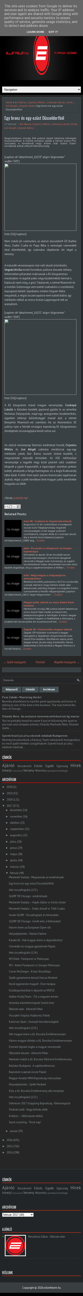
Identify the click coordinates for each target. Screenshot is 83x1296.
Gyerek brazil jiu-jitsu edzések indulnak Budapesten (34, 736)
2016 (10, 1140)
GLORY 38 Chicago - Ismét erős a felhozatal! (35, 921)
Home (9, 102)
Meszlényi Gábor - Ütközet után (46, 1236)
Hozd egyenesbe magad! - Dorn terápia (32, 984)
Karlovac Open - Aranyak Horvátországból (34, 1022)
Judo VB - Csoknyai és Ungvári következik (48, 521)
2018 (10, 799)
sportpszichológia (57, 770)
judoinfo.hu (19, 498)
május (13, 854)
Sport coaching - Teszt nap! (25, 1122)
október (14, 823)
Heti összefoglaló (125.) (23, 890)
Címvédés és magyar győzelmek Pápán (32, 946)
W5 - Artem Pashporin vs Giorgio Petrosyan (34, 965)
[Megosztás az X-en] (14, 506)
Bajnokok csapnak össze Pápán (27, 1072)
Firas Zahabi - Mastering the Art (22, 697)
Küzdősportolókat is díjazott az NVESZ (32, 990)
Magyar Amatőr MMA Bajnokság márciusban (35, 1078)
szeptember (17, 829)
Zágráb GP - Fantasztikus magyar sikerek (48, 629)
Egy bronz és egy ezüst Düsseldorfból (34, 118)
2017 (9, 806)
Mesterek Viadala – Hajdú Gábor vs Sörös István (37, 902)
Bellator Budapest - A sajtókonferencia (32, 1066)
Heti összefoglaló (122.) (23, 1097)
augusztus (16, 835)
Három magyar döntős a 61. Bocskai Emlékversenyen (40, 1040)
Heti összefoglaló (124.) (23, 952)
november (16, 816)
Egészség (62, 766)
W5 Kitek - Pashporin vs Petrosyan (29, 959)
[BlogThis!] (10, 506)
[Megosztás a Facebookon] (18, 506)
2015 (10, 1146)
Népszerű (11, 689)
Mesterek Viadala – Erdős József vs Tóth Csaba (37, 908)
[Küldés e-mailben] (6, 506)
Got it (53, 31)
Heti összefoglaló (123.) (23, 1028)
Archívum (49, 689)
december (16, 810)
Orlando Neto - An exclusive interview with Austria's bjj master (40, 716)
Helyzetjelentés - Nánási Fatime (27, 934)
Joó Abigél (11, 105)
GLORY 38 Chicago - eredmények (28, 896)
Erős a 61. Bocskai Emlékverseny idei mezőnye (36, 1091)
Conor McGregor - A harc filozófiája (30, 971)
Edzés (38, 766)
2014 (10, 1152)
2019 (10, 793)
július (13, 841)
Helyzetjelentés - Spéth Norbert (27, 1084)
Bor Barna (20, 102)
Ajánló (8, 765)
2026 (10, 787)
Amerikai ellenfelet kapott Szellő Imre (31, 1003)
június (13, 848)
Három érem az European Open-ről (30, 927)
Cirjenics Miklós (36, 102)
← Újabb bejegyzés (14, 662)
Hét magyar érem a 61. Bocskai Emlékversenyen (37, 1034)
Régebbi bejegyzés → (67, 662)
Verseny (28, 770)
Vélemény (41, 770)
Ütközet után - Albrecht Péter (26, 1009)
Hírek (69, 102)
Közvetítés (18, 770)
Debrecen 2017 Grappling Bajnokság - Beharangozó (39, 1103)
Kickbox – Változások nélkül (26, 1116)
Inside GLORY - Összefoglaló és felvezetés (34, 915)
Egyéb (49, 766)
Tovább (40, 540)
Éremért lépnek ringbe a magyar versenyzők (35, 1047)
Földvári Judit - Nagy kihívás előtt (28, 1109)
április (13, 860)
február (14, 873)
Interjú (7, 770)
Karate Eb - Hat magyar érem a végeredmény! (36, 940)
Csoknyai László (56, 102)
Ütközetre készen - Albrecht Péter (28, 1053)
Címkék (30, 689)
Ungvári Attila (26, 105)
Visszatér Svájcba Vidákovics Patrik (29, 1015)
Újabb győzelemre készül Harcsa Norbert (33, 978)
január (13, 1131)
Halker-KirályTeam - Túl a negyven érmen (33, 996)
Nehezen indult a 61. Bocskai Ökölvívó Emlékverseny (40, 1059)
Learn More (35, 31)
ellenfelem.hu (52, 1288)
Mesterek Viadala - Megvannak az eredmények (36, 877)
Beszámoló (24, 766)
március (14, 867)
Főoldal (40, 662)
